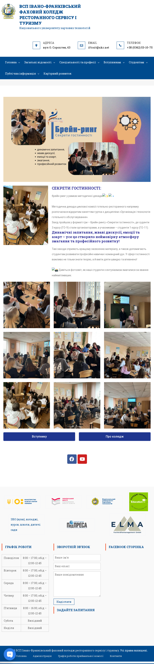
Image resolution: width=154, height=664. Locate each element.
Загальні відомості (38, 62)
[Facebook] (72, 459)
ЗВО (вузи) (18, 519)
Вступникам (112, 62)
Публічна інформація (20, 73)
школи (24, 524)
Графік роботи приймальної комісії (80, 656)
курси (15, 524)
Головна (11, 62)
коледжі (32, 519)
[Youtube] (82, 459)
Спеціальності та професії (77, 62)
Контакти (116, 656)
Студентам (136, 62)
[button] (39, 436)
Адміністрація (42, 656)
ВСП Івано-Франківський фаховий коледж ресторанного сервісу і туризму (50, 15)
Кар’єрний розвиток (57, 73)
